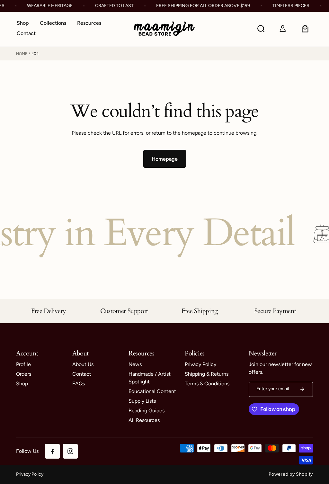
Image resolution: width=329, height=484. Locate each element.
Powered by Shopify (291, 474)
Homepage (165, 159)
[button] (53, 23)
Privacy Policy (29, 474)
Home (21, 53)
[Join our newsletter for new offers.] (302, 389)
